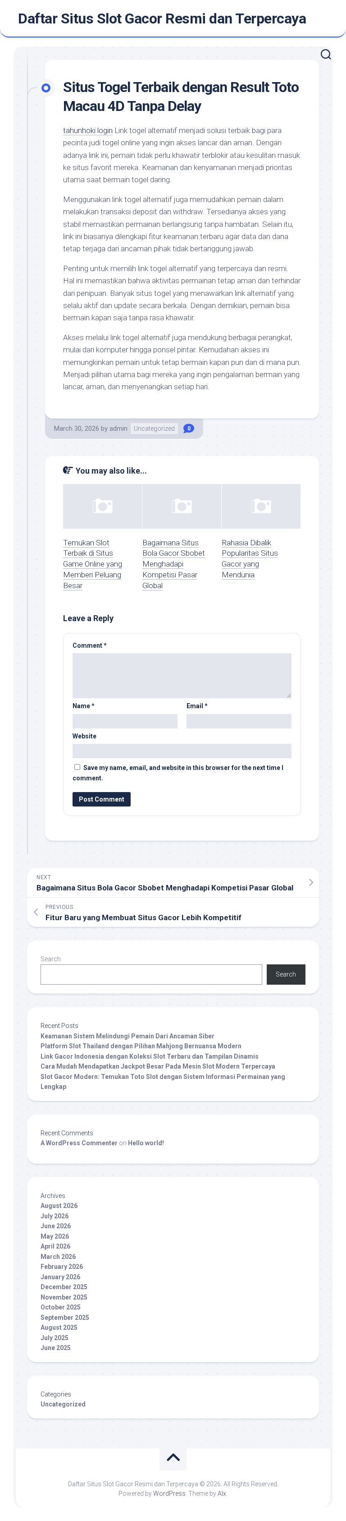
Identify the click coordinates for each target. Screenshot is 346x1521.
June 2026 (56, 1226)
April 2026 (55, 1246)
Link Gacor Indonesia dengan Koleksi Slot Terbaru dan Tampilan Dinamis (150, 1056)
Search (51, 959)
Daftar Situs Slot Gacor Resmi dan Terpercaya (162, 18)
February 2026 (62, 1266)
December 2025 (64, 1287)
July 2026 (54, 1216)
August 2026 (59, 1205)
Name (84, 706)
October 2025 (61, 1307)
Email (197, 706)
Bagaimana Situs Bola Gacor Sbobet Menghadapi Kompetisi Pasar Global (173, 564)
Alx (222, 1493)
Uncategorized (154, 428)
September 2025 (65, 1317)
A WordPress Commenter (79, 1143)
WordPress (169, 1493)
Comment (90, 645)
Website (84, 736)
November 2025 (64, 1297)
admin (118, 428)
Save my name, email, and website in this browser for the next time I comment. (178, 773)
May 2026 (55, 1236)
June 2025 (56, 1347)
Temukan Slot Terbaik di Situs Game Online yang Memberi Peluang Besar (92, 564)
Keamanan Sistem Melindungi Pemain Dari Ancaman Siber (127, 1036)
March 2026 (58, 1256)
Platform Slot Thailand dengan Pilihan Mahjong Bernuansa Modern (141, 1046)
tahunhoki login (88, 130)
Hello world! (146, 1143)
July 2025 (54, 1337)
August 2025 (59, 1327)
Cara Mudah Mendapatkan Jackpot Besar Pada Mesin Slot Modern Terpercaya (158, 1066)
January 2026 (60, 1277)
